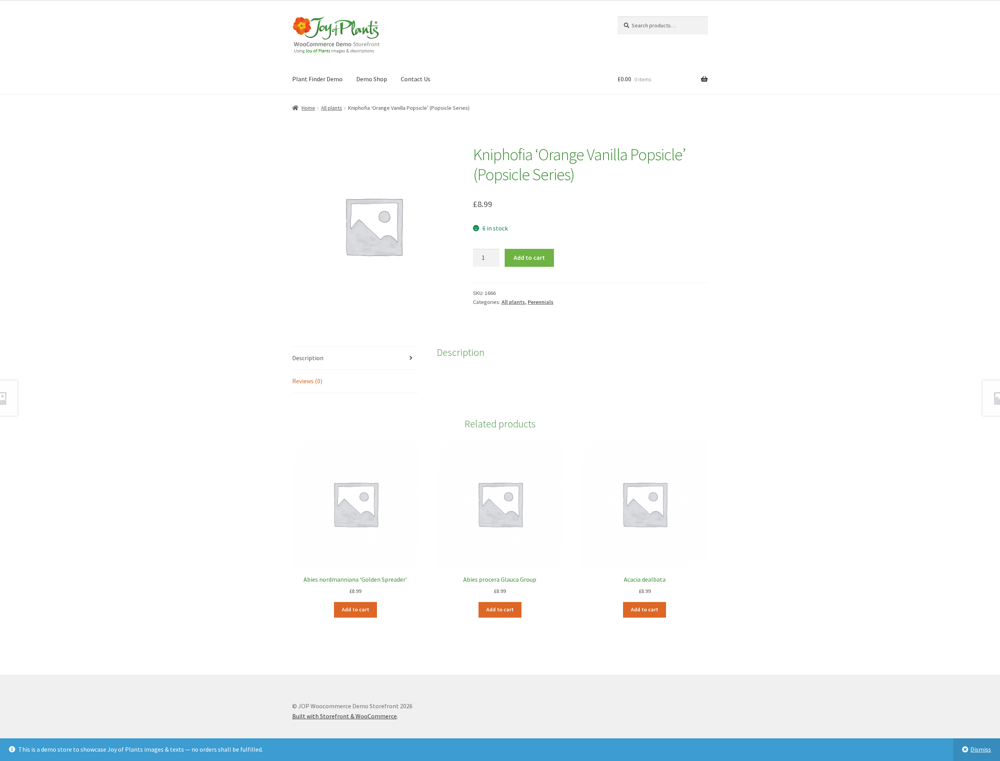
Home (308, 107)
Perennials (541, 301)
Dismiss (980, 749)
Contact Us (415, 79)
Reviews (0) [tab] (307, 381)
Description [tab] (307, 358)
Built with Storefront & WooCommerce (344, 716)
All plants (331, 107)
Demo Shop (371, 79)
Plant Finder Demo (317, 79)
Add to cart (529, 257)
